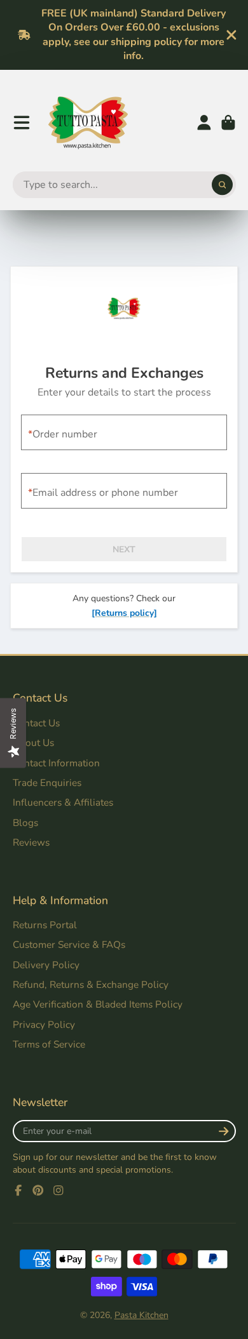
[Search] (222, 185)
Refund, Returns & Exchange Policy (91, 984)
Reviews (31, 842)
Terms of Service (49, 1044)
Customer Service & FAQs (69, 944)
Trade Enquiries (47, 782)
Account (204, 122)
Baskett (228, 122)
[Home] (88, 123)
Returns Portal (45, 924)
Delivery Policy (46, 964)
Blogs (25, 822)
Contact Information (56, 762)
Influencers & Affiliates (63, 802)
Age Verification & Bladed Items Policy (98, 1004)
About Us (33, 742)
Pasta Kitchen (141, 1315)
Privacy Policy (44, 1024)
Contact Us (36, 722)
